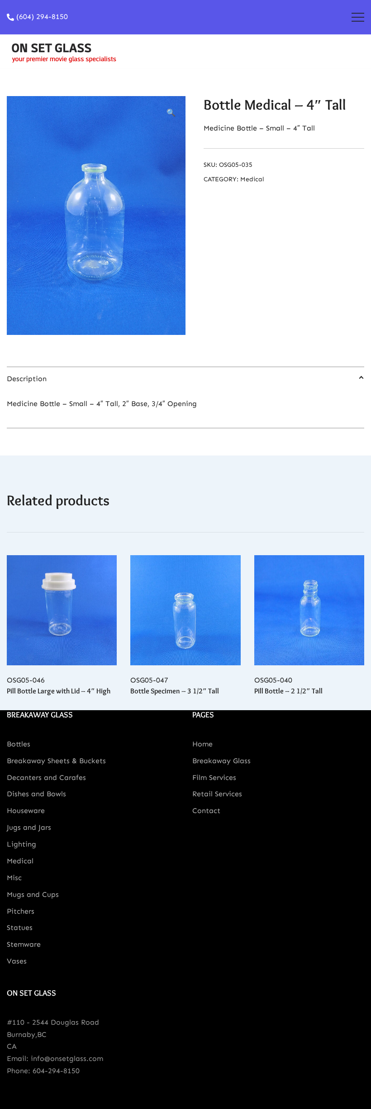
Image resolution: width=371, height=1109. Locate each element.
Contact (206, 810)
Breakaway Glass (221, 760)
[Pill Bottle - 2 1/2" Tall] (309, 610)
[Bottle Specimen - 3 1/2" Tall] (185, 610)
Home (202, 744)
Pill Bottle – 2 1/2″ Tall (288, 691)
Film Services (214, 777)
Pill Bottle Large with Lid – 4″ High (58, 691)
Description (27, 378)
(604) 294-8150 (42, 16)
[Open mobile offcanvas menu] (358, 17)
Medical (252, 179)
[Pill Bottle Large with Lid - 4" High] (62, 610)
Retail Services (217, 793)
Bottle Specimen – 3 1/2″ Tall (174, 691)
